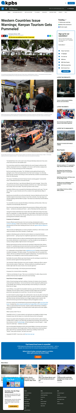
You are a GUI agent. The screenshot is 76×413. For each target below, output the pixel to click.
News (9, 12)
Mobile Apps (26, 401)
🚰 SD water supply (62, 27)
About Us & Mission (27, 393)
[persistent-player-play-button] (2, 8)
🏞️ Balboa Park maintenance (64, 24)
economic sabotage (11, 223)
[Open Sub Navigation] (11, 12)
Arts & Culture (28, 12)
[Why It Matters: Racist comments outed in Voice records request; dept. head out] (28, 369)
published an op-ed (30, 250)
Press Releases (27, 403)
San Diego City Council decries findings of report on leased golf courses (64, 172)
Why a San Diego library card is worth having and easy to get (47, 379)
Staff (25, 407)
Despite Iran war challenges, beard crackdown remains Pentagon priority (65, 184)
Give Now (71, 3)
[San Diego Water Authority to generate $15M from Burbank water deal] (10, 369)
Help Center (43, 405)
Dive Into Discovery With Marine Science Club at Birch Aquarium (64, 122)
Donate (38, 357)
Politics (21, 375)
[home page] (9, 3)
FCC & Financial (27, 399)
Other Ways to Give (60, 399)
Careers (25, 397)
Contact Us (43, 397)
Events (60, 12)
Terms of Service (27, 410)
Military (58, 375)
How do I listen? (43, 401)
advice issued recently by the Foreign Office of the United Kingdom (32, 304)
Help (66, 12)
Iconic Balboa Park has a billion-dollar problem (64, 189)
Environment (3, 375)
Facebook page (21, 322)
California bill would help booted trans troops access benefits (65, 379)
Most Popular (61, 150)
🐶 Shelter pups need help (64, 22)
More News (4, 362)
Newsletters (26, 395)
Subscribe (66, 71)
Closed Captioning (44, 395)
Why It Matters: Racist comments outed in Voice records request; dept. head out (28, 380)
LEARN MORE (13, 406)
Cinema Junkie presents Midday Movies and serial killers (64, 101)
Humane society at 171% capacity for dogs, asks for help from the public (66, 165)
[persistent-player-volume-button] (6, 8)
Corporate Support (60, 393)
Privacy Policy (26, 405)
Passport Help (43, 403)
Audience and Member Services (46, 393)
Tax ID (58, 401)
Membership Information (61, 397)
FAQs (42, 399)
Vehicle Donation (60, 403)
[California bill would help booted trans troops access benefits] (66, 369)
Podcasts (44, 12)
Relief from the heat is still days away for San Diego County (66, 177)
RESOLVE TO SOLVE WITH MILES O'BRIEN (65, 144)
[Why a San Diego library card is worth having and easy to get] (47, 369)
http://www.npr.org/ (29, 334)
